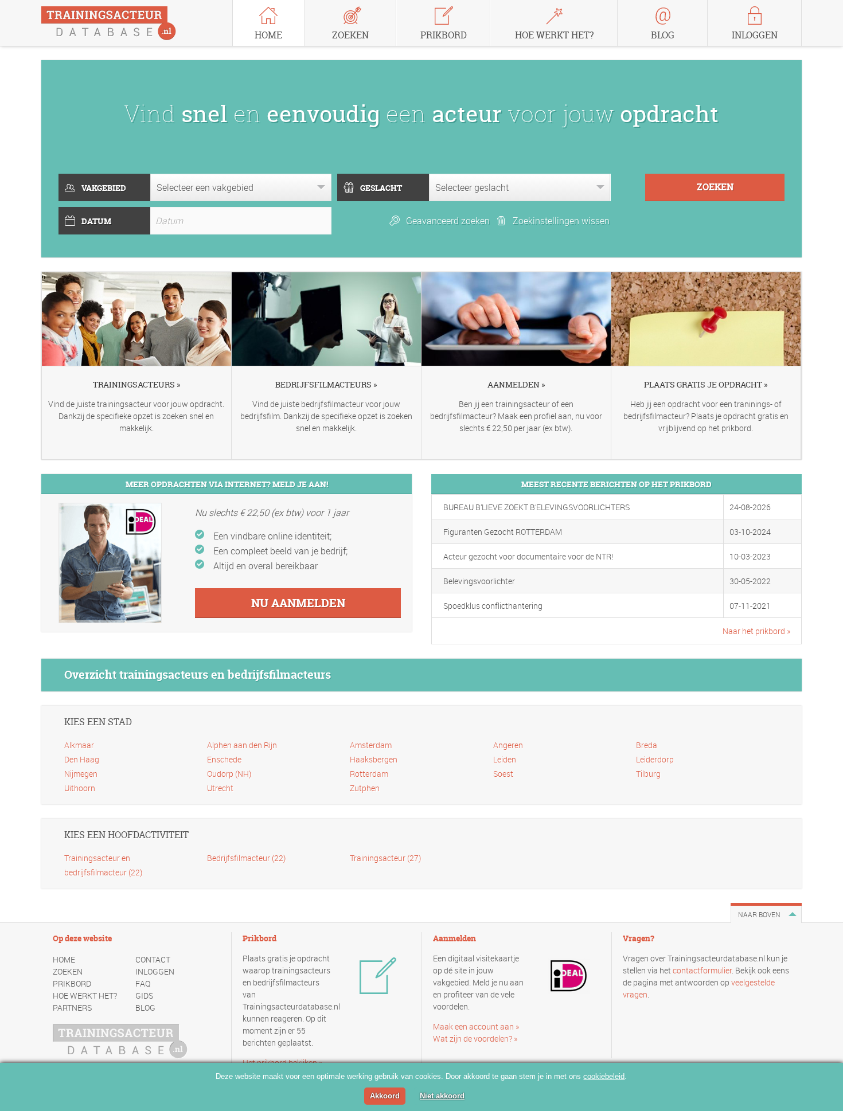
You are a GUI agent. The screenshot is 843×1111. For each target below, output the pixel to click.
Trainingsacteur (385, 857)
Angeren (508, 745)
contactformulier (702, 970)
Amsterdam (371, 745)
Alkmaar (79, 745)
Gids (144, 995)
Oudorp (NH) (229, 773)
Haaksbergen (373, 759)
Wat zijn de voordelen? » (475, 1038)
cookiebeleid (604, 1076)
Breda (646, 745)
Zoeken (68, 971)
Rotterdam (369, 773)
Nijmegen (80, 773)
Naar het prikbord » (756, 630)
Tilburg (648, 773)
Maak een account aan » (476, 1026)
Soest (503, 773)
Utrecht (220, 788)
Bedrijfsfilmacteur (246, 857)
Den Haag (81, 759)
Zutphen (365, 788)
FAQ (142, 983)
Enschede (224, 759)
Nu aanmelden (298, 603)
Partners (72, 1007)
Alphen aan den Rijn (242, 745)
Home (64, 959)
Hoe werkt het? (85, 995)
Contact (152, 959)
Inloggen (154, 971)
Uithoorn (79, 788)
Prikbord (72, 983)
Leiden (504, 759)
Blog (145, 1007)
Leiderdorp (655, 759)
